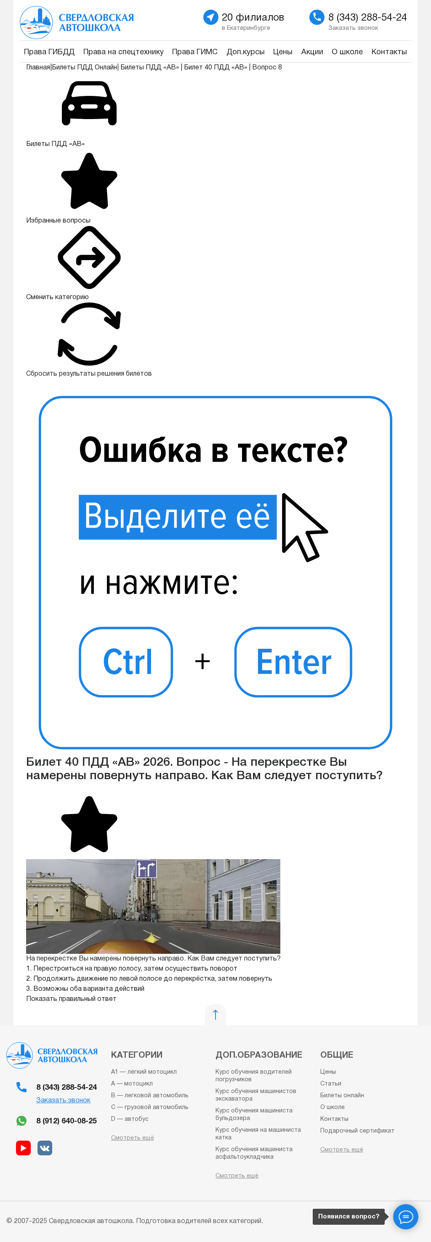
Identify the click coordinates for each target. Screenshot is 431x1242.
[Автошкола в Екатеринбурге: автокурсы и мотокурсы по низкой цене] (114, 20)
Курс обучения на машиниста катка (258, 1134)
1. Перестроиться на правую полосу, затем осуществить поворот (131, 969)
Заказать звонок (63, 1101)
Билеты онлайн (342, 1096)
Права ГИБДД (49, 52)
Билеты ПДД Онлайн (84, 68)
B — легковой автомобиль (150, 1096)
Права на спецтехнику (123, 52)
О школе (347, 52)
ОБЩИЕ (336, 1055)
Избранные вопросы (58, 221)
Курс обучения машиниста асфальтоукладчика (254, 1153)
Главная (38, 68)
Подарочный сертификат (357, 1131)
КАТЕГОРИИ (136, 1055)
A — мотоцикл (132, 1084)
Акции (312, 52)
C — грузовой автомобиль (150, 1107)
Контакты (389, 52)
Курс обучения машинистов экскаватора (256, 1095)
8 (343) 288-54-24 (66, 1087)
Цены (283, 52)
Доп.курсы (245, 52)
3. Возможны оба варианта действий (85, 989)
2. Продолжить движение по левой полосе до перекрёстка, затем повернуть (149, 979)
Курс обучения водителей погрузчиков (254, 1076)
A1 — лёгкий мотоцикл (144, 1072)
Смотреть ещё (132, 1138)
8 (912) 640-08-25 (66, 1121)
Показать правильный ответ (71, 999)
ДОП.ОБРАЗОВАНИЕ (259, 1055)
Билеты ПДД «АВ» (149, 68)
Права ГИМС (195, 52)
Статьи (330, 1084)
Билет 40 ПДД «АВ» (215, 68)
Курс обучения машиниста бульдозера (254, 1114)
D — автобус (130, 1119)
